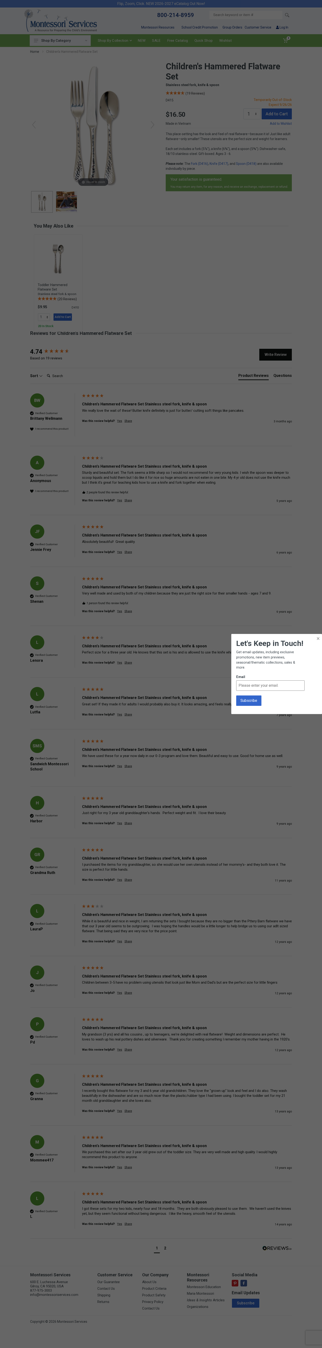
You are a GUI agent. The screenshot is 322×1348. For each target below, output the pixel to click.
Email (240, 677)
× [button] (318, 638)
